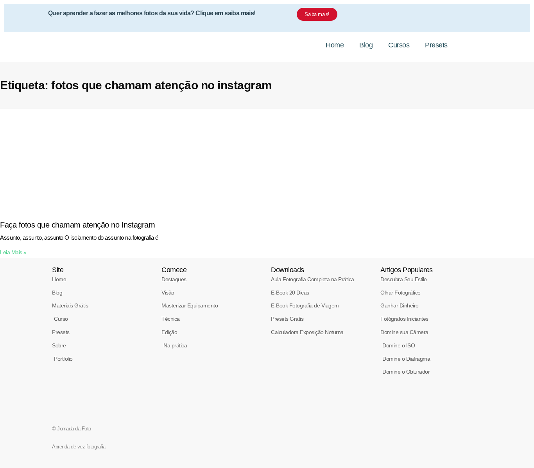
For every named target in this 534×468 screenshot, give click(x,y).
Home (335, 45)
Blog (366, 45)
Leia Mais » (13, 252)
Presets (436, 45)
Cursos (398, 45)
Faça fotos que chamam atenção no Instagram (77, 224)
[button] (474, 45)
